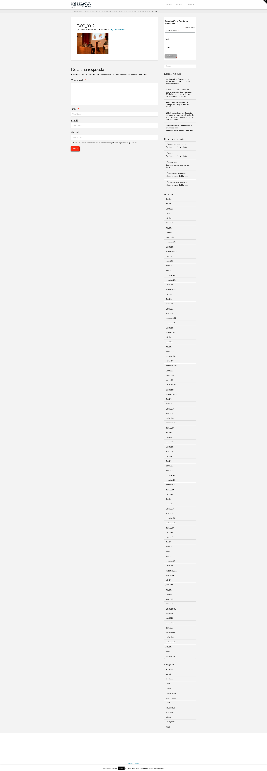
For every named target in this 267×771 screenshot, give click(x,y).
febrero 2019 (170, 408)
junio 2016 (169, 494)
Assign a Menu (133, 763)
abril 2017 (169, 461)
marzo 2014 (169, 594)
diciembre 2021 (171, 318)
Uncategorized (170, 722)
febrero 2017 (170, 466)
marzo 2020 (169, 370)
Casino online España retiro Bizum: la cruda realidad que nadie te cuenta (178, 81)
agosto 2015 (170, 527)
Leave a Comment (120, 30)
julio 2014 (169, 580)
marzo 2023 (169, 261)
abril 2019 (169, 399)
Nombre (167, 39)
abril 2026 (169, 199)
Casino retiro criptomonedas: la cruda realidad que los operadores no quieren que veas (179, 128)
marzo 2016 (169, 504)
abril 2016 (169, 499)
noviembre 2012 (171, 632)
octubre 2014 (170, 566)
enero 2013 (169, 627)
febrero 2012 (170, 651)
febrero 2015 (170, 551)
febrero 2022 (170, 308)
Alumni (168, 674)
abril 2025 (169, 204)
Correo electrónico (172, 31)
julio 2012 (169, 647)
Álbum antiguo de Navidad (177, 176)
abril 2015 (169, 542)
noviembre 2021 (171, 323)
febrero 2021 (170, 351)
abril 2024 (169, 227)
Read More (160, 768)
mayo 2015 (169, 537)
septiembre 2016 (171, 485)
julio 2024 (169, 218)
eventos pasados (171, 693)
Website (75, 132)
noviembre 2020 (171, 356)
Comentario (78, 80)
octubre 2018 (170, 418)
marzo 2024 (169, 232)
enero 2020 (169, 380)
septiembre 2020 (171, 366)
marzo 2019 (169, 404)
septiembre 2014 (171, 570)
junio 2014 (169, 585)
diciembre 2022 (171, 275)
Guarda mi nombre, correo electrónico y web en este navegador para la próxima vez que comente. (105, 143)
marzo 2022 (169, 304)
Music (168, 703)
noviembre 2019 (171, 385)
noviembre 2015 (171, 518)
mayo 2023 (169, 256)
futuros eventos (171, 698)
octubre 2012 (170, 637)
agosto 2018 (170, 427)
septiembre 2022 (171, 289)
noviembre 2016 (171, 480)
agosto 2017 (170, 451)
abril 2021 (169, 347)
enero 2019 (169, 413)
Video (168, 726)
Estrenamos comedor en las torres (177, 166)
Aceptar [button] (121, 768)
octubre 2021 (170, 327)
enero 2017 (169, 470)
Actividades (169, 669)
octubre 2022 (170, 285)
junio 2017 (169, 456)
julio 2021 (169, 337)
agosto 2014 (170, 575)
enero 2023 (169, 270)
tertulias (168, 717)
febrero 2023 (170, 266)
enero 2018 (169, 442)
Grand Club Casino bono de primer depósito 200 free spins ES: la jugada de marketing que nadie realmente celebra (179, 93)
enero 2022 (169, 313)
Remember (169, 712)
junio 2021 (169, 342)
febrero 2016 (170, 508)
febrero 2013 (170, 623)
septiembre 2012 (171, 642)
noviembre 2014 (171, 561)
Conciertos (169, 679)
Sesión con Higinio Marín (176, 147)
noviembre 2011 (171, 656)
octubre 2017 (170, 446)
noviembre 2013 (171, 608)
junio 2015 (169, 532)
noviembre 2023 (171, 242)
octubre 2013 (170, 613)
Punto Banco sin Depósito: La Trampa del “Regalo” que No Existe (178, 105)
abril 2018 (169, 432)
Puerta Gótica (170, 707)
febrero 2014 (170, 599)
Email (75, 120)
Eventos (168, 688)
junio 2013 (169, 618)
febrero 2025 (170, 213)
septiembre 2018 (171, 423)
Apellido (167, 47)
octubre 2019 (170, 389)
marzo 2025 (169, 208)
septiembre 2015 (171, 523)
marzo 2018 (169, 437)
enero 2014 (169, 604)
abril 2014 (169, 589)
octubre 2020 (170, 361)
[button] (265, 2)
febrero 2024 (170, 237)
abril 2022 (169, 299)
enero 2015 (169, 556)
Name (75, 108)
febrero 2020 (170, 375)
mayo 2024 (169, 223)
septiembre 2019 (171, 394)
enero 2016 (169, 513)
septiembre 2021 (171, 332)
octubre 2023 (170, 246)
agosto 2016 (170, 489)
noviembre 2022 (171, 280)
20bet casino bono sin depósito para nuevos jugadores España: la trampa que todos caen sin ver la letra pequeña (180, 116)
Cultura (168, 684)
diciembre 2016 (171, 475)
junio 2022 (169, 294)
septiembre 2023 (171, 251)
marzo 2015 (169, 547)
